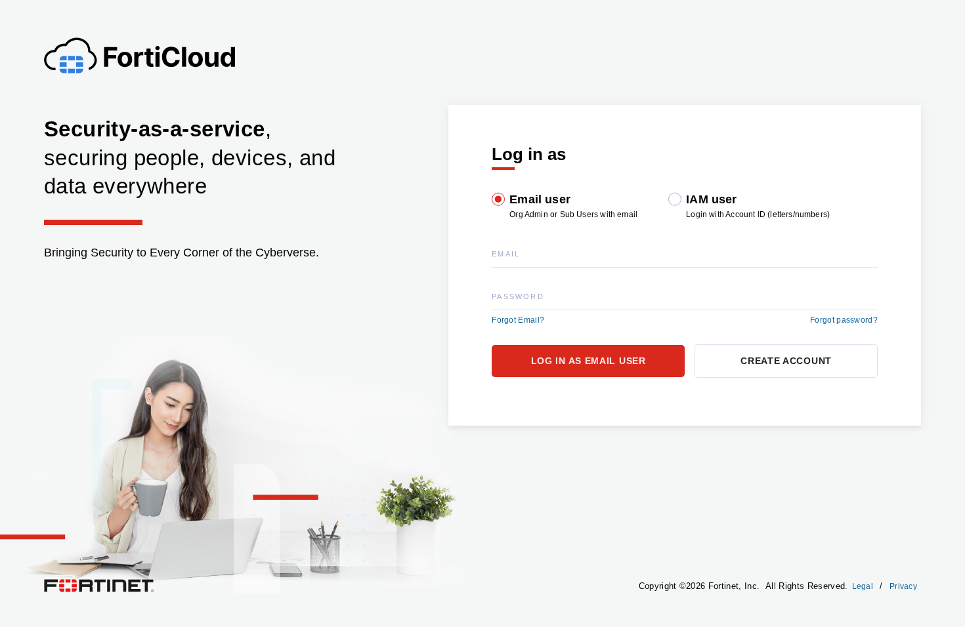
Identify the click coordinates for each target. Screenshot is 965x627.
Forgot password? (844, 320)
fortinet (57, 582)
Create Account (786, 360)
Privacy (903, 586)
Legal (863, 586)
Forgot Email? (518, 320)
